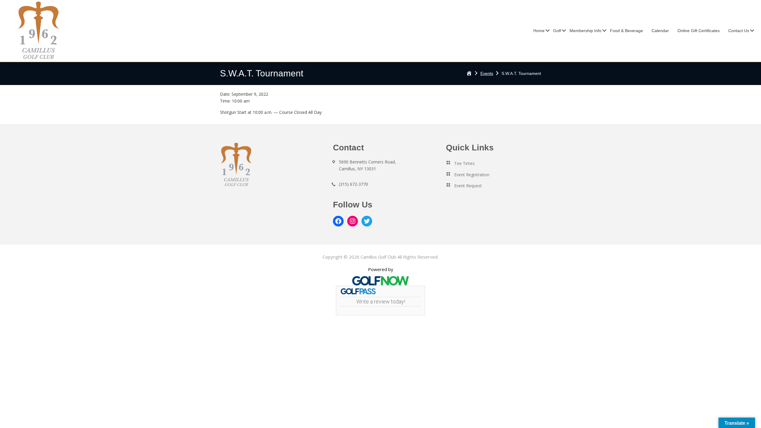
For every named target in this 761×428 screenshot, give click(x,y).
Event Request (468, 185)
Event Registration (471, 174)
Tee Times (464, 163)
